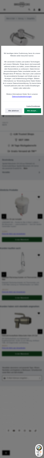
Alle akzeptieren (33, 111)
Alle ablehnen (13, 111)
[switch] (39, 454)
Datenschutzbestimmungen (22, 96)
